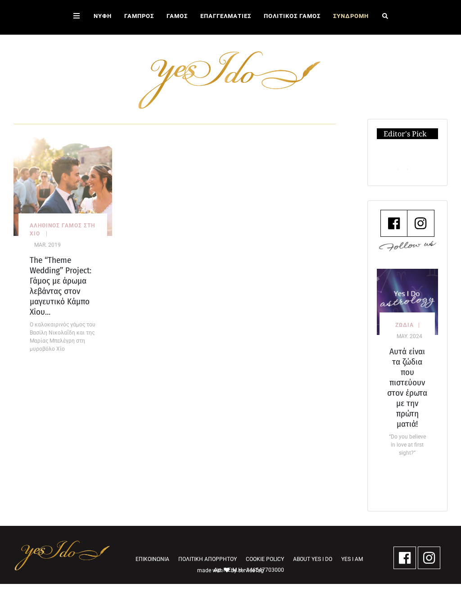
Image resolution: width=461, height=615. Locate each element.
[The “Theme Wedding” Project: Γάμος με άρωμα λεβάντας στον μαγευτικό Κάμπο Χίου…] (63, 186)
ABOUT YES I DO (312, 559)
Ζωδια (404, 325)
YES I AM (352, 559)
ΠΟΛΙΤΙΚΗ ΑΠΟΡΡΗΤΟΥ (207, 559)
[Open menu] (76, 17)
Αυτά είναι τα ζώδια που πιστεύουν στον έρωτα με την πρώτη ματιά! (407, 387)
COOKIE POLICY (265, 559)
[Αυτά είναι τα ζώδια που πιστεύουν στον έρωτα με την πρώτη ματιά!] (407, 302)
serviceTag (251, 570)
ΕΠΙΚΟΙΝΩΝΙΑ (152, 559)
